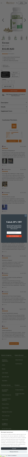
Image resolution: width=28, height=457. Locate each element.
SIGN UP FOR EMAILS (14, 236)
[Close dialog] (26, 216)
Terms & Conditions (12, 455)
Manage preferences (14, 451)
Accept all (14, 448)
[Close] (27, 431)
